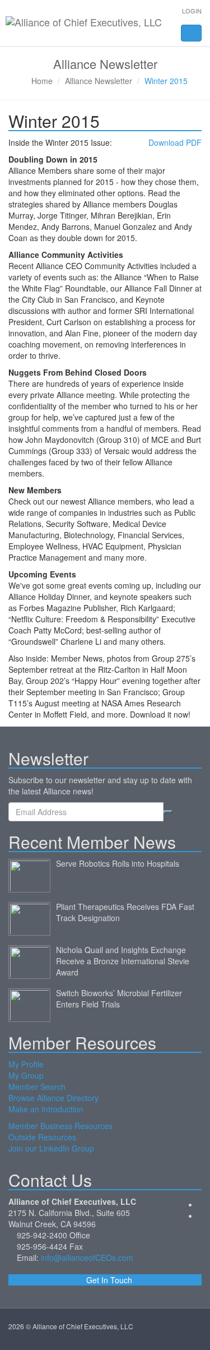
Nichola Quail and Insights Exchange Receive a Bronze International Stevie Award (122, 961)
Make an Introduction (45, 1109)
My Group (26, 1075)
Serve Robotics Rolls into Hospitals (117, 863)
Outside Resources (42, 1137)
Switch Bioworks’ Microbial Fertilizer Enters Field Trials (119, 998)
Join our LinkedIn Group (51, 1148)
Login (192, 10)
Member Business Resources (60, 1125)
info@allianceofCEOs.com (87, 1257)
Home (42, 80)
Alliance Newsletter (98, 80)
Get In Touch (108, 1280)
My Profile (26, 1064)
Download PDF (175, 142)
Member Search (37, 1086)
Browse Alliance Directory (53, 1097)
